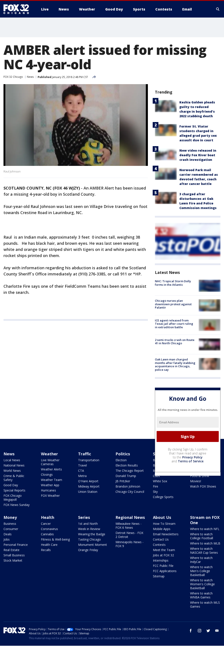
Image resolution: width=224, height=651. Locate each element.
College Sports (163, 497)
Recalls (46, 550)
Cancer (46, 524)
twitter (208, 630)
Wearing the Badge (91, 534)
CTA (81, 470)
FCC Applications (165, 571)
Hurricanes (48, 490)
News (30, 77)
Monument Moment (92, 545)
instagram (199, 630)
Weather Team (51, 480)
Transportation (88, 460)
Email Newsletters (165, 534)
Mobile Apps (161, 529)
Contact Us (161, 539)
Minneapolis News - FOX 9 (130, 544)
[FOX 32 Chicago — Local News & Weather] (18, 9)
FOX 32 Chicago (13, 77)
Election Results (127, 465)
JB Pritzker (123, 481)
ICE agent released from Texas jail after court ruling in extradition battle (174, 323)
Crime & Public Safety (14, 478)
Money (10, 517)
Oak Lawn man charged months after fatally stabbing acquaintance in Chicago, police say (175, 364)
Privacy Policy (192, 457)
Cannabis (47, 534)
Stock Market (13, 560)
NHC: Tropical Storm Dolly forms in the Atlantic (173, 283)
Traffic (84, 453)
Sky (155, 492)
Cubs (156, 476)
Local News (12, 460)
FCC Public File (163, 566)
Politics (123, 453)
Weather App (50, 485)
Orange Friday (88, 550)
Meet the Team (164, 550)
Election (121, 460)
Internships (160, 560)
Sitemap (158, 576)
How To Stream (164, 524)
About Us (162, 517)
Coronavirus (49, 529)
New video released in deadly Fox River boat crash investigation (197, 155)
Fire (155, 486)
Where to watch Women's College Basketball (202, 584)
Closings (47, 474)
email (217, 630)
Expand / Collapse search (217, 9)
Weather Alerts (51, 469)
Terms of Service (190, 461)
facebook (190, 630)
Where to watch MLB (205, 543)
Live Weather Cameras (50, 462)
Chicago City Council (130, 492)
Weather (49, 453)
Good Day (11, 485)
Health (47, 517)
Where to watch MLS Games (205, 604)
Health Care (49, 545)
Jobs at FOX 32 (163, 555)
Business (10, 524)
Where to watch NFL (204, 529)
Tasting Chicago (89, 539)
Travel (82, 465)
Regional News (130, 517)
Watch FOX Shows (203, 486)
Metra (82, 476)
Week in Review (89, 529)
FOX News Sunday (17, 505)
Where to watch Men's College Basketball (201, 571)
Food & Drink (199, 476)
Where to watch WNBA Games (201, 595)
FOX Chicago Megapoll (13, 497)
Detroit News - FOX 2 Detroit (129, 535)
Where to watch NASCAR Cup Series (204, 550)
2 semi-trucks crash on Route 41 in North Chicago (174, 341)
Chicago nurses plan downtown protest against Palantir (173, 304)
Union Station (87, 492)
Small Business (14, 555)
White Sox (160, 481)
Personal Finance (16, 545)
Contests (159, 545)
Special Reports (14, 490)
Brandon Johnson (128, 486)
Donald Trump (126, 476)
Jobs (7, 539)
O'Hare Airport (88, 481)
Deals (8, 534)
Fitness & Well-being (55, 539)
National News (14, 465)
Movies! (195, 481)
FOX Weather (50, 495)
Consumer (11, 529)
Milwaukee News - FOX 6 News (129, 526)
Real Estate (11, 550)
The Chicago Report (130, 470)
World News (12, 470)
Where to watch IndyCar (201, 560)
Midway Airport (89, 486)
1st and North (88, 524)
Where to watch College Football (201, 536)
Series (84, 517)
